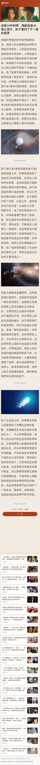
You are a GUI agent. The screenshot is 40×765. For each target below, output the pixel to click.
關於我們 (4, 761)
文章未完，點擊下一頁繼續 (20, 509)
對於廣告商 (29, 761)
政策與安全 (11, 761)
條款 (16, 761)
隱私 (20, 761)
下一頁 (20, 514)
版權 (23, 761)
